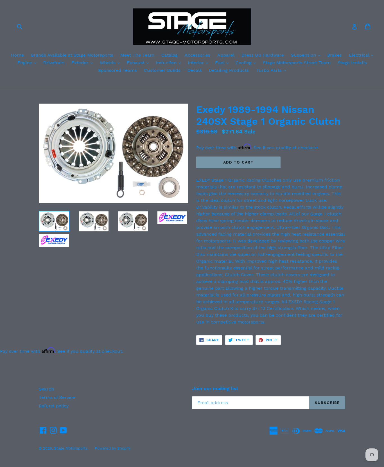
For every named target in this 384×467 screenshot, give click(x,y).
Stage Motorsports (71, 448)
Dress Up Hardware (262, 55)
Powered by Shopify (113, 448)
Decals (195, 70)
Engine (28, 62)
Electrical (362, 55)
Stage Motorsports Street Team (297, 62)
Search (46, 389)
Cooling (247, 62)
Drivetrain (53, 62)
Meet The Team (137, 55)
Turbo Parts (272, 70)
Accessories (197, 55)
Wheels (111, 62)
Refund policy (54, 405)
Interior (199, 62)
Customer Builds (162, 70)
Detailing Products (229, 70)
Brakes (334, 55)
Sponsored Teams (117, 70)
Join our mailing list (215, 388)
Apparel (225, 55)
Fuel (223, 62)
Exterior (83, 62)
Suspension (307, 55)
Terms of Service (57, 397)
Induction (170, 62)
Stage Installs (352, 62)
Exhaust (139, 62)
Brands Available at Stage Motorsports (72, 55)
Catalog (169, 55)
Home (17, 55)
